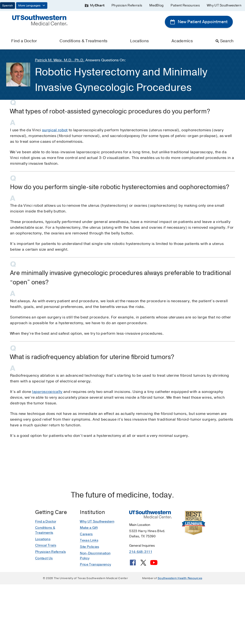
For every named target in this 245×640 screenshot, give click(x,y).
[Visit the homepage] (39, 19)
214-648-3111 (140, 552)
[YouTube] (153, 564)
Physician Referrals (126, 5)
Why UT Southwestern (224, 5)
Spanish (7, 5)
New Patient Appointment (202, 22)
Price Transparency (95, 564)
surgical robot (54, 130)
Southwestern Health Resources (180, 578)
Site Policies (89, 547)
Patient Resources (185, 5)
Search (227, 41)
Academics (182, 41)
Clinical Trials (45, 545)
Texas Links (89, 540)
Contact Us (44, 558)
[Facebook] (132, 564)
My (97, 5)
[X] (143, 564)
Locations (139, 41)
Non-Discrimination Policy (95, 556)
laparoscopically (47, 391)
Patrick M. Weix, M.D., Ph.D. (59, 60)
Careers (86, 534)
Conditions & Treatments (83, 41)
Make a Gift (89, 527)
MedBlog (156, 5)
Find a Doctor (24, 41)
